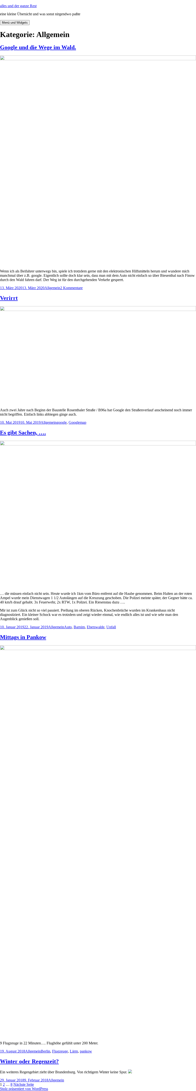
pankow (86, 1051)
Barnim (79, 627)
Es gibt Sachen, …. (23, 432)
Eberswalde (95, 627)
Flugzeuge (60, 1051)
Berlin (45, 1051)
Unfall (111, 627)
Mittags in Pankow (23, 637)
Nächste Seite (23, 1084)
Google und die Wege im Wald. (38, 47)
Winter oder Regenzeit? (29, 1061)
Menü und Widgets (15, 22)
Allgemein (52, 288)
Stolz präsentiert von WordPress (24, 1089)
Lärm (74, 1051)
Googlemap (77, 422)
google (61, 422)
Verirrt (9, 298)
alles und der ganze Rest (18, 6)
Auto (68, 627)
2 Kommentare (71, 288)
